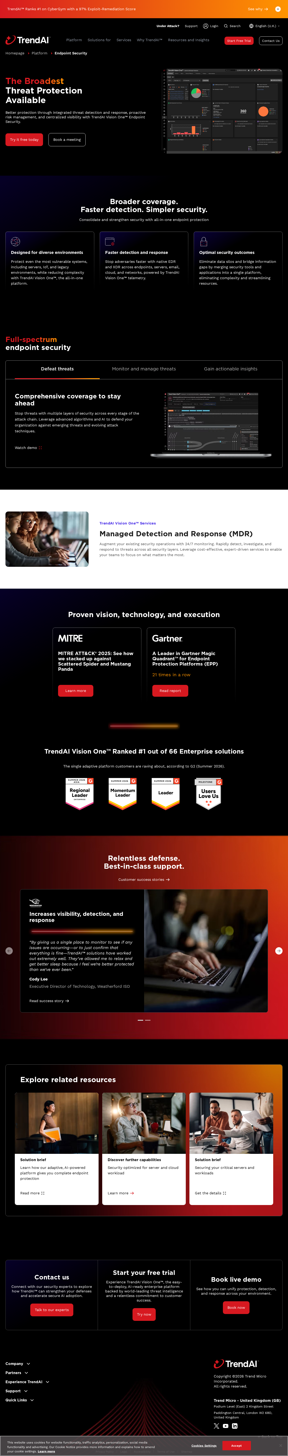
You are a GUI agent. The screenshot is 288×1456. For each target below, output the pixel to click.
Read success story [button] (46, 1001)
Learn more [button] (75, 691)
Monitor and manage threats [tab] (144, 369)
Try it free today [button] (24, 139)
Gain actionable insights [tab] (230, 369)
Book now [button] (236, 1307)
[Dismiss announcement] (278, 9)
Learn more (46, 1451)
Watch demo (26, 448)
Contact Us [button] (271, 41)
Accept (236, 1445)
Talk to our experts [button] (52, 1310)
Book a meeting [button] (67, 139)
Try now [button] (144, 1314)
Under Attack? (168, 26)
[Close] (281, 1446)
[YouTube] (225, 1426)
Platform (39, 53)
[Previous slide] (9, 951)
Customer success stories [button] (141, 879)
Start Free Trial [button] (239, 41)
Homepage (14, 53)
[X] (216, 1426)
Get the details (208, 1193)
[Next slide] (279, 951)
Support (191, 26)
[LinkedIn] (234, 1426)
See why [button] (255, 9)
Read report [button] (170, 691)
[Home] (236, 1363)
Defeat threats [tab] (57, 369)
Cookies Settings (204, 1445)
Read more (30, 1193)
